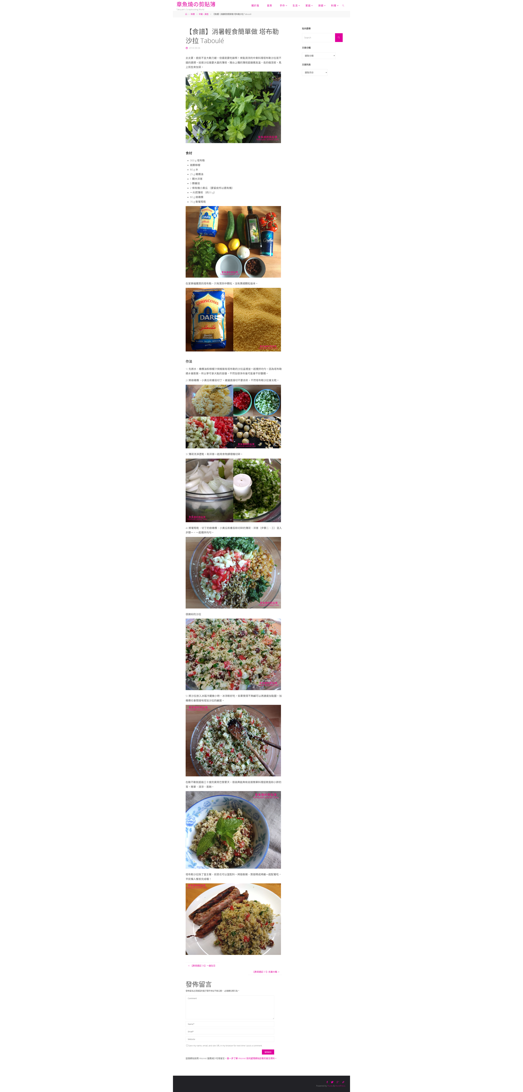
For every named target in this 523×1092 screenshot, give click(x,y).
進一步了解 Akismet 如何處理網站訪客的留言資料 (251, 1058)
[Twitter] (332, 1082)
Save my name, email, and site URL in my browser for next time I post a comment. (225, 1045)
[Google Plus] (338, 1082)
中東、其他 (203, 14)
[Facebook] (327, 1082)
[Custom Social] (343, 1082)
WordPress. (340, 1086)
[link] (343, 5)
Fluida (330, 1086)
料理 (193, 14)
